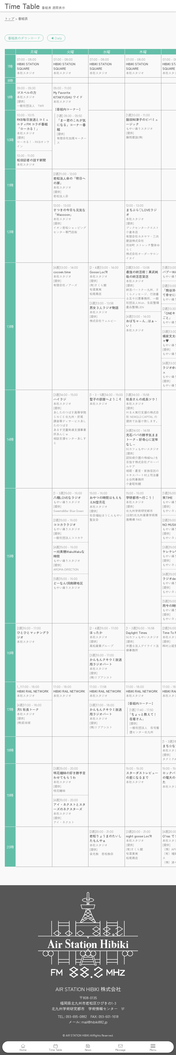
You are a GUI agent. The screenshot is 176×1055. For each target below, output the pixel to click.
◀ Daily (56, 38)
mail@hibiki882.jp (94, 1022)
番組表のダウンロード (24, 38)
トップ (9, 18)
